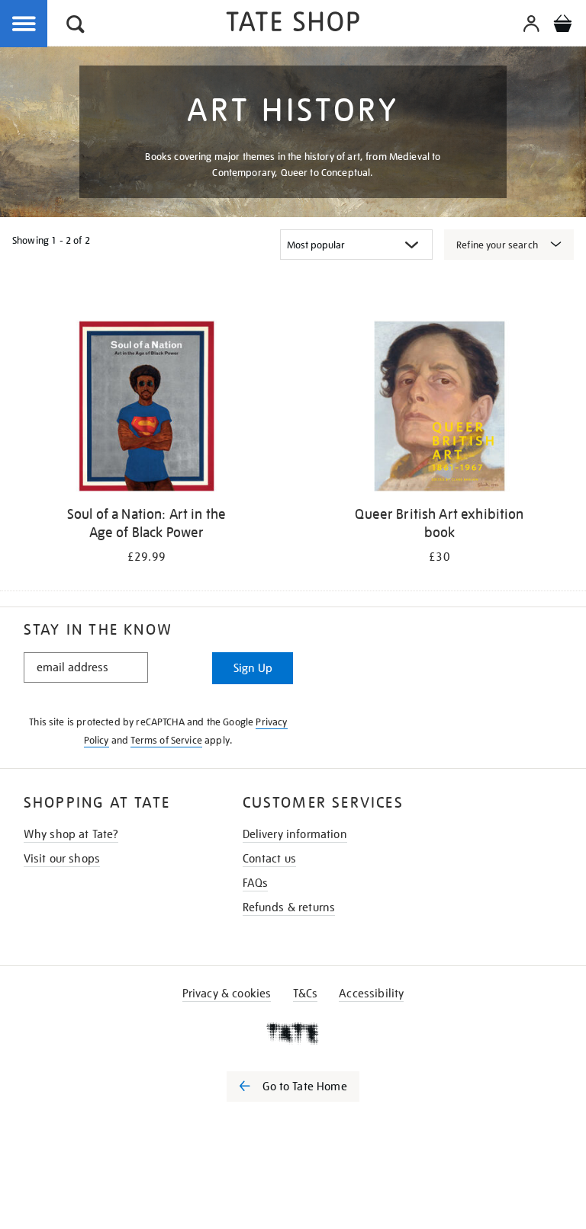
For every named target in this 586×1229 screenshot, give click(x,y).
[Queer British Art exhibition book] (439, 409)
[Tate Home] (293, 1033)
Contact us (270, 858)
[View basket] (562, 25)
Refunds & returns (289, 907)
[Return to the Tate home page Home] (293, 24)
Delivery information (295, 834)
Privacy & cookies (227, 993)
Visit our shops (62, 858)
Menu (24, 24)
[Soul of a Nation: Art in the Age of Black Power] (146, 409)
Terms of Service (166, 740)
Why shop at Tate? (71, 834)
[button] (75, 26)
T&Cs (305, 993)
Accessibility (371, 993)
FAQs (256, 883)
